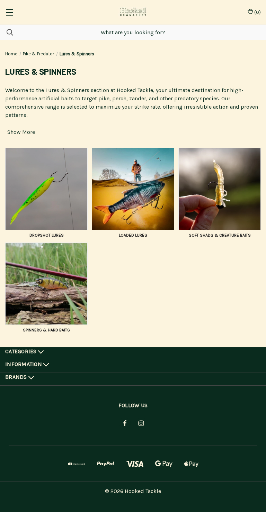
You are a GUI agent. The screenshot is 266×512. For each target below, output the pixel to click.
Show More (21, 132)
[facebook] (125, 423)
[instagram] (141, 423)
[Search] (6, 32)
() (257, 12)
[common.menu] (9, 12)
